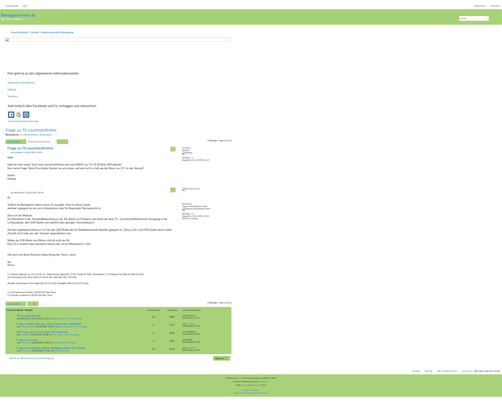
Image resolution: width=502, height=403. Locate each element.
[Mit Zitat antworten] (173, 149)
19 (192, 158)
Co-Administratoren (29, 134)
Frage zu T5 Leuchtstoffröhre (30, 130)
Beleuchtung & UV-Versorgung (67, 318)
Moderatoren (46, 134)
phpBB (240, 378)
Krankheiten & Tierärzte (65, 342)
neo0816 (25, 334)
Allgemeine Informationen (21, 82)
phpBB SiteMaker (251, 390)
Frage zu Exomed (27, 340)
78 (192, 214)
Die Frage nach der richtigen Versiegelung (42, 331)
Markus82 (187, 204)
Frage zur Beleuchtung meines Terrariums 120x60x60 (49, 323)
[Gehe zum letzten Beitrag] (197, 315)
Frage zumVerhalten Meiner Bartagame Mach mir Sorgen (51, 348)
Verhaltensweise (62, 350)
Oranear (191, 323)
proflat (244, 385)
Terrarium (12, 96)
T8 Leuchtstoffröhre (28, 315)
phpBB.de (264, 381)
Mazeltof (257, 385)
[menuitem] (23, 6)
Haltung (11, 89)
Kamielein (25, 342)
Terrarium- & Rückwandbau (66, 334)
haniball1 (186, 148)
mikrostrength (27, 326)
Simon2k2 (25, 350)
